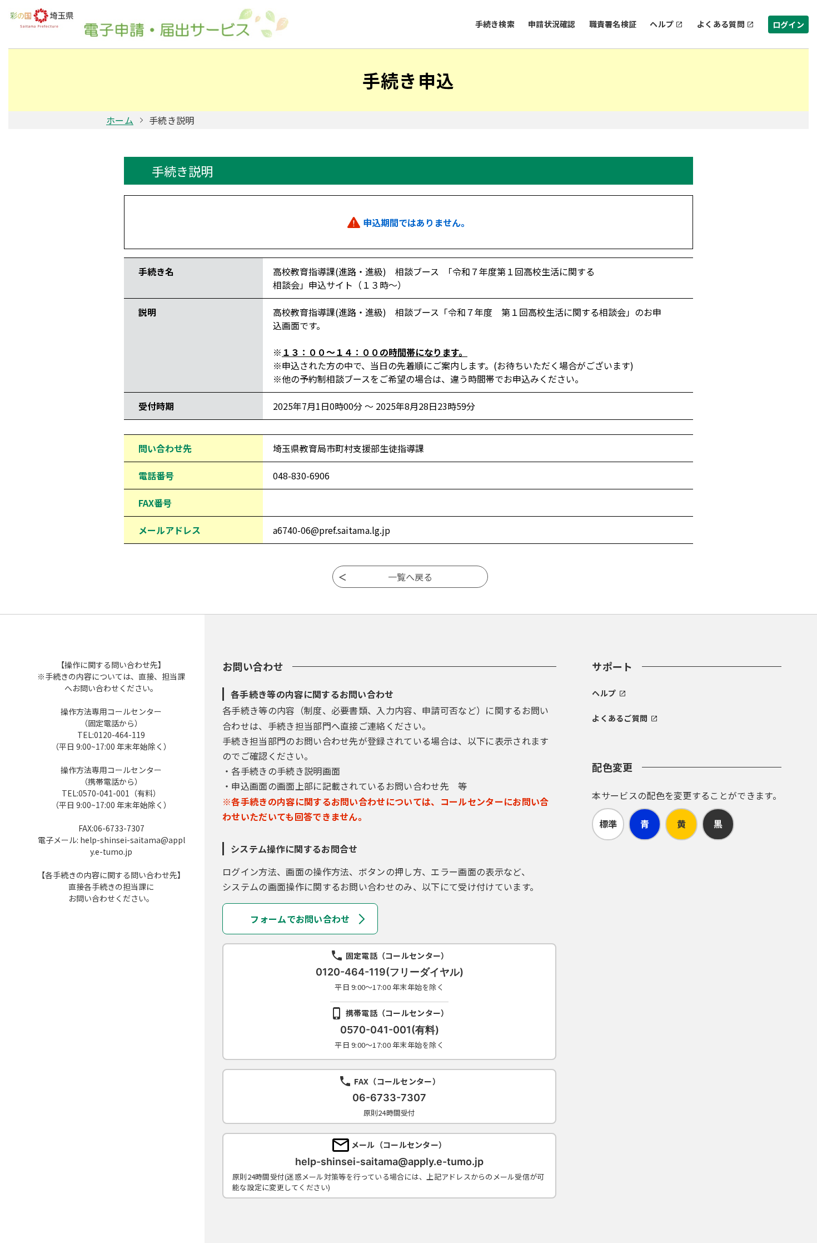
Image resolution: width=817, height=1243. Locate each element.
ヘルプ (662, 23)
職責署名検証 (613, 23)
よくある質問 (721, 23)
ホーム (119, 120)
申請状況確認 (552, 23)
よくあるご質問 (619, 718)
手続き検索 (495, 23)
